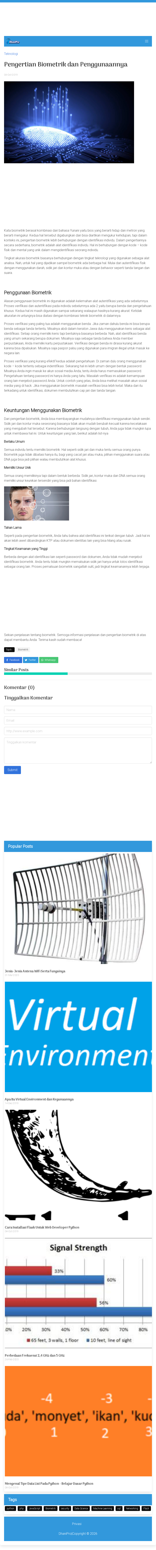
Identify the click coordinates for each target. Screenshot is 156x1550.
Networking (132, 1508)
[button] (146, 41)
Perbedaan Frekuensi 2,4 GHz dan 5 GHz (35, 1355)
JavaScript (34, 1508)
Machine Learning (102, 1508)
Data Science (81, 1508)
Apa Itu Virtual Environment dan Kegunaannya (39, 1099)
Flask (146, 1508)
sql (119, 1508)
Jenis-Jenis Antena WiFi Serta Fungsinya (35, 971)
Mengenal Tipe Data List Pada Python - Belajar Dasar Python (49, 1484)
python (10, 1508)
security (65, 1508)
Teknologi (11, 54)
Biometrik (51, 1508)
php (22, 1508)
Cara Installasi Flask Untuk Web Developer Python (42, 1227)
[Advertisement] (78, 20)
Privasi (76, 1524)
